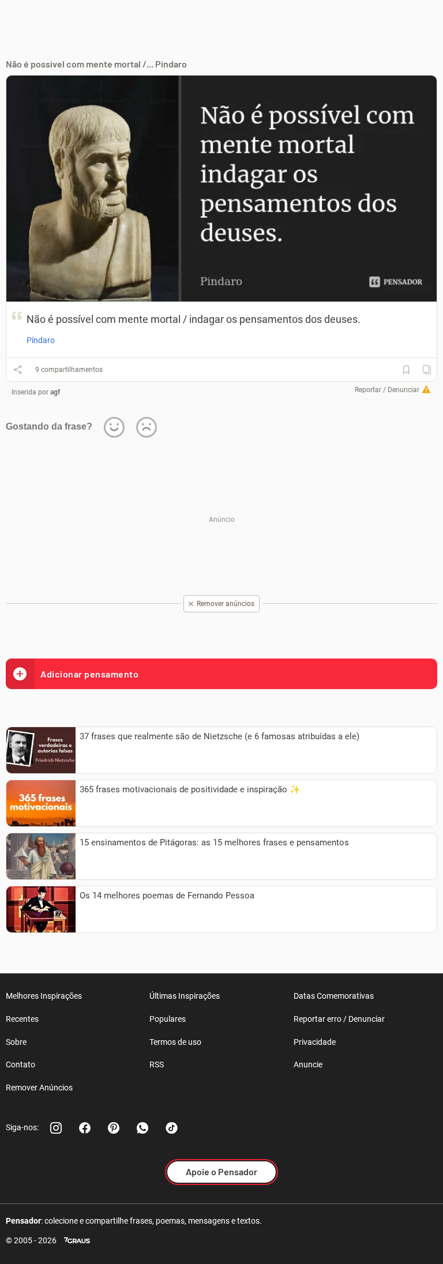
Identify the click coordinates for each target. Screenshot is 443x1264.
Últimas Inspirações (184, 995)
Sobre (16, 1042)
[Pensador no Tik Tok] (171, 1127)
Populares (167, 1019)
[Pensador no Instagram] (55, 1127)
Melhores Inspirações (44, 995)
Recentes (22, 1019)
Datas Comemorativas (334, 995)
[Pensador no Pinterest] (113, 1127)
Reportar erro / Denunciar (339, 1019)
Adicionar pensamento (89, 673)
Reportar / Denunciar (387, 390)
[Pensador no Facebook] (84, 1127)
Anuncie (308, 1064)
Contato (20, 1064)
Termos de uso (175, 1042)
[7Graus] (77, 1240)
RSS (156, 1064)
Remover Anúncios (39, 1087)
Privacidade (315, 1042)
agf (55, 392)
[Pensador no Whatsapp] (142, 1127)
